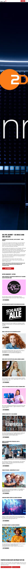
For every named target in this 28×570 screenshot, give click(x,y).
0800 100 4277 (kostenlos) (6, 567)
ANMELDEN (23, 1)
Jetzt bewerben (6, 300)
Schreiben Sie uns (17, 567)
